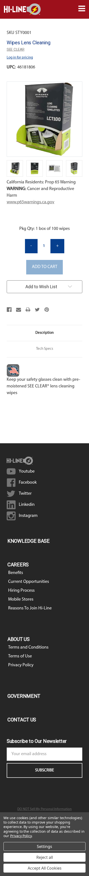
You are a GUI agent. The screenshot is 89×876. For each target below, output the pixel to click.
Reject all (44, 857)
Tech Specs (44, 349)
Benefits (15, 573)
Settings (44, 846)
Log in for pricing (20, 58)
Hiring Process (21, 591)
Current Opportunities (28, 582)
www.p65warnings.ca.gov (30, 202)
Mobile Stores (20, 599)
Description (44, 333)
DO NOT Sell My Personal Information (44, 809)
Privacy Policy (20, 665)
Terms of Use (20, 656)
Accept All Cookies (45, 868)
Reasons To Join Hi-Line (30, 608)
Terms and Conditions (28, 647)
